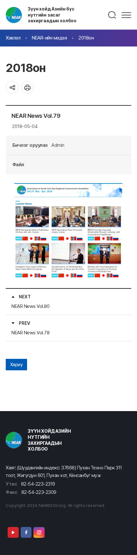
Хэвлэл (13, 38)
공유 (12, 87)
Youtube (13, 532)
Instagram (38, 532)
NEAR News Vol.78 (30, 333)
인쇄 (27, 87)
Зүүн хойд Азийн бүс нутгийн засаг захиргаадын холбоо (52, 14)
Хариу (16, 364)
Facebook (26, 532)
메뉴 (126, 15)
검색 (112, 15)
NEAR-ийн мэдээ (49, 38)
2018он (86, 38)
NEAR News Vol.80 (30, 306)
